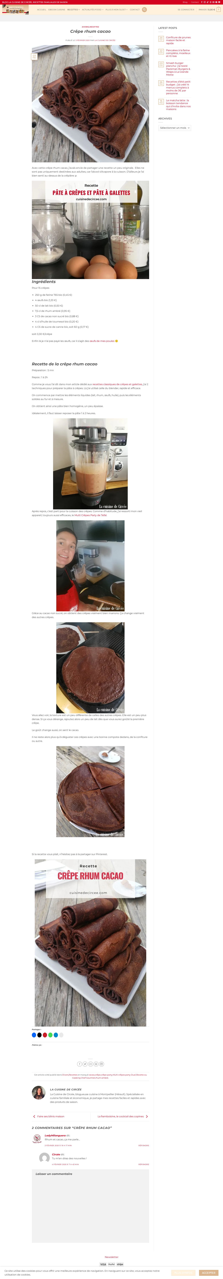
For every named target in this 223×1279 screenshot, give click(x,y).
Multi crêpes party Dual (124, 1075)
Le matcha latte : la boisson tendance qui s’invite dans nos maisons (178, 105)
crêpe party (106, 1075)
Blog (185, 2)
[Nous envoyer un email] (213, 2)
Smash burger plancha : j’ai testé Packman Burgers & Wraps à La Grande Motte (178, 69)
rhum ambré (101, 1078)
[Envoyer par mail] (90, 1064)
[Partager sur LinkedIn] (101, 1064)
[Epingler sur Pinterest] (96, 1064)
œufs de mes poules (102, 341)
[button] (186, 9)
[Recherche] (144, 9)
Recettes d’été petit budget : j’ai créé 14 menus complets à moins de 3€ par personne (178, 87)
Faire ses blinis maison (50, 1116)
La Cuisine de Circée (105, 40)
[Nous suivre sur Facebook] (202, 2)
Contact (195, 2)
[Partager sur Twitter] (85, 1064)
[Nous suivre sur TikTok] (208, 2)
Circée (56, 1154)
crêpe (98, 1075)
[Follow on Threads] (210, 2)
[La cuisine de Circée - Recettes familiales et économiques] (17, 10)
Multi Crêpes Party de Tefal (90, 515)
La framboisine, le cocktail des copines (121, 1116)
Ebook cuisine (56, 9)
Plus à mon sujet (116, 9)
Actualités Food (91, 9)
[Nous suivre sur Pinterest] (216, 2)
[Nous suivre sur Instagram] (205, 2)
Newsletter (111, 1257)
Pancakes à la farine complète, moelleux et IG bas (178, 53)
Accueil (41, 9)
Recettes (72, 9)
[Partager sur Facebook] (79, 1064)
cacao (92, 1075)
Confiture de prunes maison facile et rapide (178, 40)
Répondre (144, 1145)
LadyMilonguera (55, 1135)
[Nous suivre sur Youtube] (219, 2)
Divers (85, 27)
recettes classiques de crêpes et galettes (117, 384)
